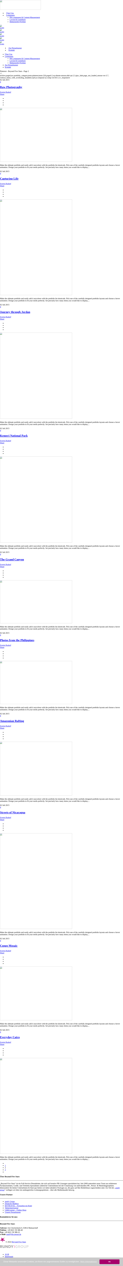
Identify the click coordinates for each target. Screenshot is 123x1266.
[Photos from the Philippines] (36, 703)
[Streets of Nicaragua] (36, 928)
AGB (7, 1254)
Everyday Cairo (10, 1037)
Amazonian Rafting (12, 720)
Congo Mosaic (9, 945)
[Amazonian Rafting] (36, 795)
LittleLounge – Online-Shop (15, 1210)
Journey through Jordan (15, 312)
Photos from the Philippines (17, 640)
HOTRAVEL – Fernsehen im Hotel (18, 1206)
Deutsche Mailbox (12, 1204)
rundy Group (10, 1201)
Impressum (9, 1256)
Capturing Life (9, 178)
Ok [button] (109, 1262)
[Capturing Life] (36, 294)
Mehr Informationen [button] (88, 1262)
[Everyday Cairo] (36, 1153)
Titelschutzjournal (11, 1208)
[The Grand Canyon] (36, 623)
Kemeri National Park (14, 435)
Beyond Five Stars (19, 1242)
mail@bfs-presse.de (13, 1234)
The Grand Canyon (12, 559)
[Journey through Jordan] (36, 418)
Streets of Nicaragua (12, 812)
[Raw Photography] (36, 161)
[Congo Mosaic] (36, 1020)
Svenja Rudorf (5, 92)
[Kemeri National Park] (36, 542)
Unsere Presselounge (13, 1212)
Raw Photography (11, 87)
